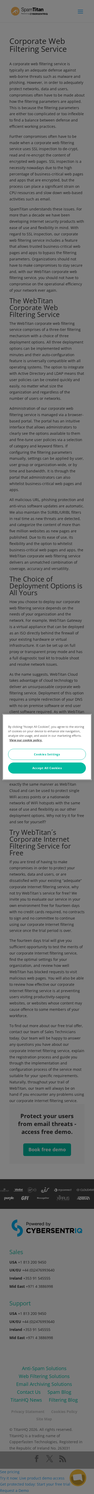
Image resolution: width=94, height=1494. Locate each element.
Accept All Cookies (47, 768)
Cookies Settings (47, 754)
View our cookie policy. (25, 740)
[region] (47, 747)
